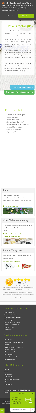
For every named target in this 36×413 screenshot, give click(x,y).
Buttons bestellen (9, 349)
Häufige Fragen (9, 327)
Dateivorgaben (9, 312)
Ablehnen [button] (9, 16)
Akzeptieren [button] (26, 16)
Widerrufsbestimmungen (12, 379)
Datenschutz (8, 377)
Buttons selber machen (11, 324)
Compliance (8, 384)
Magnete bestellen (10, 352)
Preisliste (7, 344)
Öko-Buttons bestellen (11, 357)
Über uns (7, 372)
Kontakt (6, 369)
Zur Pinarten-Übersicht (11, 206)
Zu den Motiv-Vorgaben (12, 261)
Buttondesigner (9, 320)
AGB (5, 381)
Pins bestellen (8, 354)
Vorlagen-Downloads (11, 315)
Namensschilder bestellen (12, 317)
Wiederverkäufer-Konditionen (13, 347)
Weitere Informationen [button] (10, 10)
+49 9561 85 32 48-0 (23, 390)
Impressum (8, 374)
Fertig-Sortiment (9, 359)
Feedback (7, 329)
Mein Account (8, 340)
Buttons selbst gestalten (12, 322)
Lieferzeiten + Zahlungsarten (13, 342)
